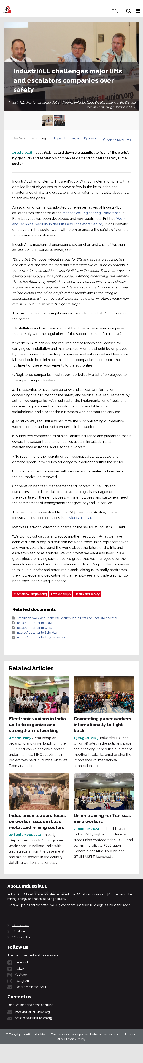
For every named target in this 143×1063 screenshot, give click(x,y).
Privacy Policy (75, 1039)
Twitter (20, 968)
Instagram (22, 981)
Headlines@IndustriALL (31, 987)
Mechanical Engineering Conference (92, 213)
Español (59, 138)
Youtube (21, 974)
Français (74, 138)
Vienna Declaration (84, 518)
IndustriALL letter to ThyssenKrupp (40, 637)
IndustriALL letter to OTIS (34, 628)
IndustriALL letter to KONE (34, 623)
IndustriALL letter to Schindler (36, 632)
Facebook (22, 962)
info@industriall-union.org (32, 1012)
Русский (90, 138)
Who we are (20, 925)
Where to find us (23, 937)
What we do (20, 931)
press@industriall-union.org (33, 1018)
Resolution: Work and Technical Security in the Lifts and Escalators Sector (66, 618)
